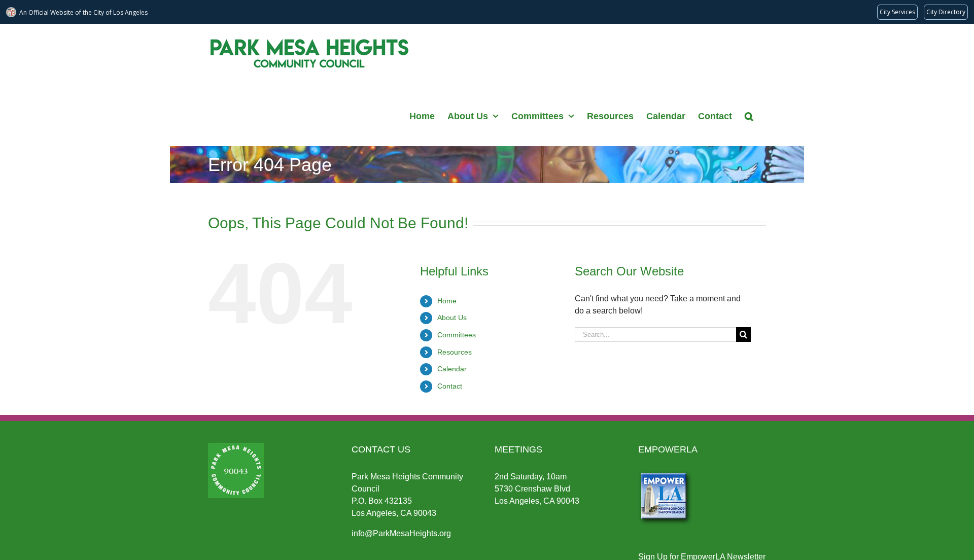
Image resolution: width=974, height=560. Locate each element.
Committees (456, 335)
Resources (454, 352)
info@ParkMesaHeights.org (401, 533)
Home (447, 301)
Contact (449, 386)
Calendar (452, 369)
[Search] (749, 115)
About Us (452, 317)
